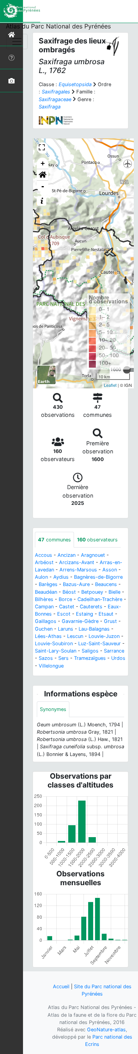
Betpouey (92, 592)
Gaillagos (45, 621)
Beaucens (106, 584)
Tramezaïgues (90, 658)
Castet (66, 606)
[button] (42, 175)
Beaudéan (46, 592)
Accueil (61, 986)
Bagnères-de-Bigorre (98, 577)
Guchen (44, 629)
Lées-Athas (48, 636)
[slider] (127, 370)
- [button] (43, 186)
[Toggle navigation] (17, 41)
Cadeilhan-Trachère (99, 599)
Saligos (90, 651)
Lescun (75, 636)
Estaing (84, 614)
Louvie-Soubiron (54, 643)
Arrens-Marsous (78, 570)
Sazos (46, 658)
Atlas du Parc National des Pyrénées (58, 26)
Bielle (114, 592)
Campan (44, 606)
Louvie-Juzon (104, 636)
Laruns (65, 629)
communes (54, 540)
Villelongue (51, 666)
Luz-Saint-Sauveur (99, 643)
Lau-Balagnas (94, 629)
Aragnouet (93, 555)
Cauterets (91, 606)
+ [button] (43, 163)
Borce (65, 599)
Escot (64, 614)
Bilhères (44, 599)
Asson (109, 570)
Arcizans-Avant (76, 562)
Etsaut (106, 614)
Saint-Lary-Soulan (55, 651)
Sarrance (114, 651)
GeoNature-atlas (106, 1029)
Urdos (118, 658)
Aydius (61, 577)
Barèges (48, 584)
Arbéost (44, 562)
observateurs (97, 540)
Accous (43, 555)
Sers (63, 658)
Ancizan (67, 555)
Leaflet (110, 385)
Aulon (41, 577)
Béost (69, 592)
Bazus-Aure (76, 584)
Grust (110, 621)
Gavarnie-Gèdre (80, 621)
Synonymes (53, 709)
